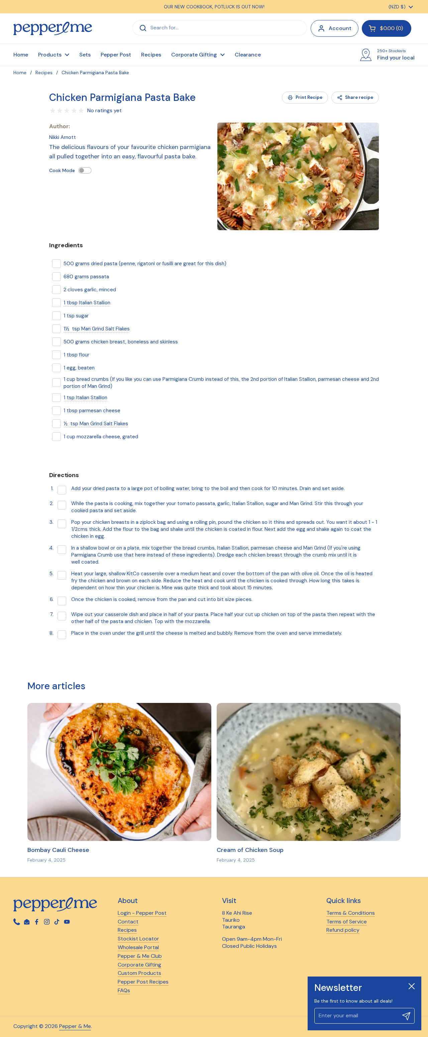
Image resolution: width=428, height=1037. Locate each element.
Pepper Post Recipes (143, 981)
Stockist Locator (138, 938)
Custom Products (139, 973)
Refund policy (342, 929)
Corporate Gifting (139, 964)
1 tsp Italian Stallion (85, 397)
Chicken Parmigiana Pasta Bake (122, 97)
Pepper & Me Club (140, 955)
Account (340, 28)
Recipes (43, 72)
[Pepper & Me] (52, 28)
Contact (128, 921)
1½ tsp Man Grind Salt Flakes (97, 328)
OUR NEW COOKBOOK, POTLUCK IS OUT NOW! (214, 6)
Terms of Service (346, 921)
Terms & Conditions (350, 912)
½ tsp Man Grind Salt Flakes (96, 423)
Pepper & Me (75, 1026)
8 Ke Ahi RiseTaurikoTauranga (237, 919)
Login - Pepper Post (142, 912)
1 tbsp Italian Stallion (87, 302)
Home (19, 72)
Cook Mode (62, 170)
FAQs (124, 990)
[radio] (52, 111)
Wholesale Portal (138, 947)
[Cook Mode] (85, 170)
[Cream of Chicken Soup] (309, 772)
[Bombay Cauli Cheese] (119, 772)
